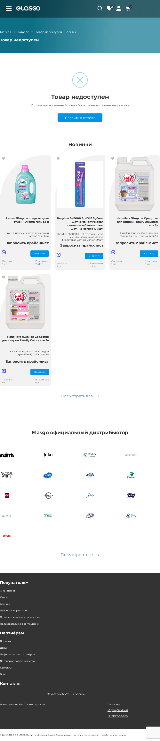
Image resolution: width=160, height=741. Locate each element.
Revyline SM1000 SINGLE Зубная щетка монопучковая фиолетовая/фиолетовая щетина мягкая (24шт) (80, 224)
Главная (5, 32)
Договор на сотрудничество (17, 661)
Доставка (6, 641)
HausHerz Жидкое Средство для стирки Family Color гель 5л (25, 338)
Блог (3, 674)
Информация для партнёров (17, 654)
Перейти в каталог (80, 118)
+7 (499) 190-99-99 (118, 710)
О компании (7, 590)
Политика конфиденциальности (20, 617)
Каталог (23, 32)
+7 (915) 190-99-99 (118, 716)
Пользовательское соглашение (19, 623)
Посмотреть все (77, 396)
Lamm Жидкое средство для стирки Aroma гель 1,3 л (27, 220)
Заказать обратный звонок (66, 694)
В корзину (39, 253)
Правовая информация (14, 610)
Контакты (6, 667)
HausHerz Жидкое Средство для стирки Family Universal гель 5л (137, 222)
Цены (3, 647)
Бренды (5, 603)
